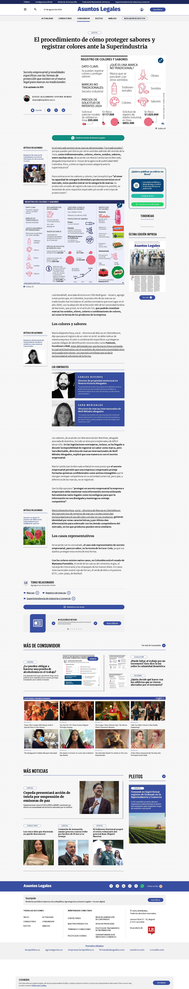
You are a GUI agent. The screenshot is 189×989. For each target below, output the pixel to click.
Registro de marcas (56, 592)
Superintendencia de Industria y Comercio (132, 2)
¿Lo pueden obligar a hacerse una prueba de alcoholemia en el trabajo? (39, 669)
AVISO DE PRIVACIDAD (105, 924)
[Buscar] (35, 9)
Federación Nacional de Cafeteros (96, 2)
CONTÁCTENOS (74, 918)
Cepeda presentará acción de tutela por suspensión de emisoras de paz (46, 797)
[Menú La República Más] (25, 9)
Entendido (161, 983)
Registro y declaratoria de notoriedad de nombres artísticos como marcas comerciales (33, 343)
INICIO (26, 917)
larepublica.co (32, 949)
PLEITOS (99, 18)
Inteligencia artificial (43, 2)
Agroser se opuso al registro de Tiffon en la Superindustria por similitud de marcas (32, 520)
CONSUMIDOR (83, 18)
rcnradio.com (157, 949)
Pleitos (136, 776)
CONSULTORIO (65, 18)
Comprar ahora (147, 196)
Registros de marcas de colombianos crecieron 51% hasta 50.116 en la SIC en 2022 (33, 158)
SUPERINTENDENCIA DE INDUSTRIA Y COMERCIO (106, 936)
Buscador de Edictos (134, 18)
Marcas (30, 592)
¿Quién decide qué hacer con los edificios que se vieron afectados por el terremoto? (147, 682)
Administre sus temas (75, 607)
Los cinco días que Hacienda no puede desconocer (38, 832)
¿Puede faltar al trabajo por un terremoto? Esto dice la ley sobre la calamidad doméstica (148, 664)
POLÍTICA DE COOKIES (77, 936)
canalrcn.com (137, 949)
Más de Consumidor (41, 645)
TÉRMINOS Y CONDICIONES (79, 929)
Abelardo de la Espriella (67, 2)
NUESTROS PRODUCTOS (78, 924)
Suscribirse (157, 9)
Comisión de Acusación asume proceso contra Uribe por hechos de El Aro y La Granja (73, 833)
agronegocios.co (54, 949)
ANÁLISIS (112, 18)
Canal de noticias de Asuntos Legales (90, 138)
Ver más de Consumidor (151, 645)
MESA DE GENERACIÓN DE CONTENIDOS (105, 918)
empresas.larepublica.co (81, 949)
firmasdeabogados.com (111, 949)
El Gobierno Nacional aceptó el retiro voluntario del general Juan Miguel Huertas (108, 833)
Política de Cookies (39, 986)
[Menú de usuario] (142, 9)
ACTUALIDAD (47, 18)
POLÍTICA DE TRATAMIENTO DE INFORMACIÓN (107, 929)
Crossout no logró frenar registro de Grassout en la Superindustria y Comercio (146, 794)
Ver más (146, 297)
